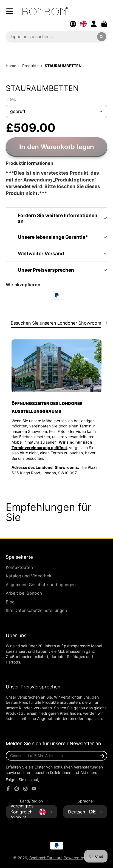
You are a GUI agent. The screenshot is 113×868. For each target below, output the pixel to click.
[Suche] (101, 36)
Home (11, 65)
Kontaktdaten (19, 567)
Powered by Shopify (82, 857)
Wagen (104, 24)
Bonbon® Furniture (46, 857)
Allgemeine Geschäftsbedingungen (41, 584)
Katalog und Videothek (28, 575)
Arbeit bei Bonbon (24, 593)
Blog (10, 602)
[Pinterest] (16, 788)
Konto (94, 24)
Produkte (30, 65)
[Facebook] (8, 788)
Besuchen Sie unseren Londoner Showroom (56, 323)
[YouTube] (34, 788)
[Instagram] (25, 788)
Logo (45, 11)
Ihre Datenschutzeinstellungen (36, 610)
